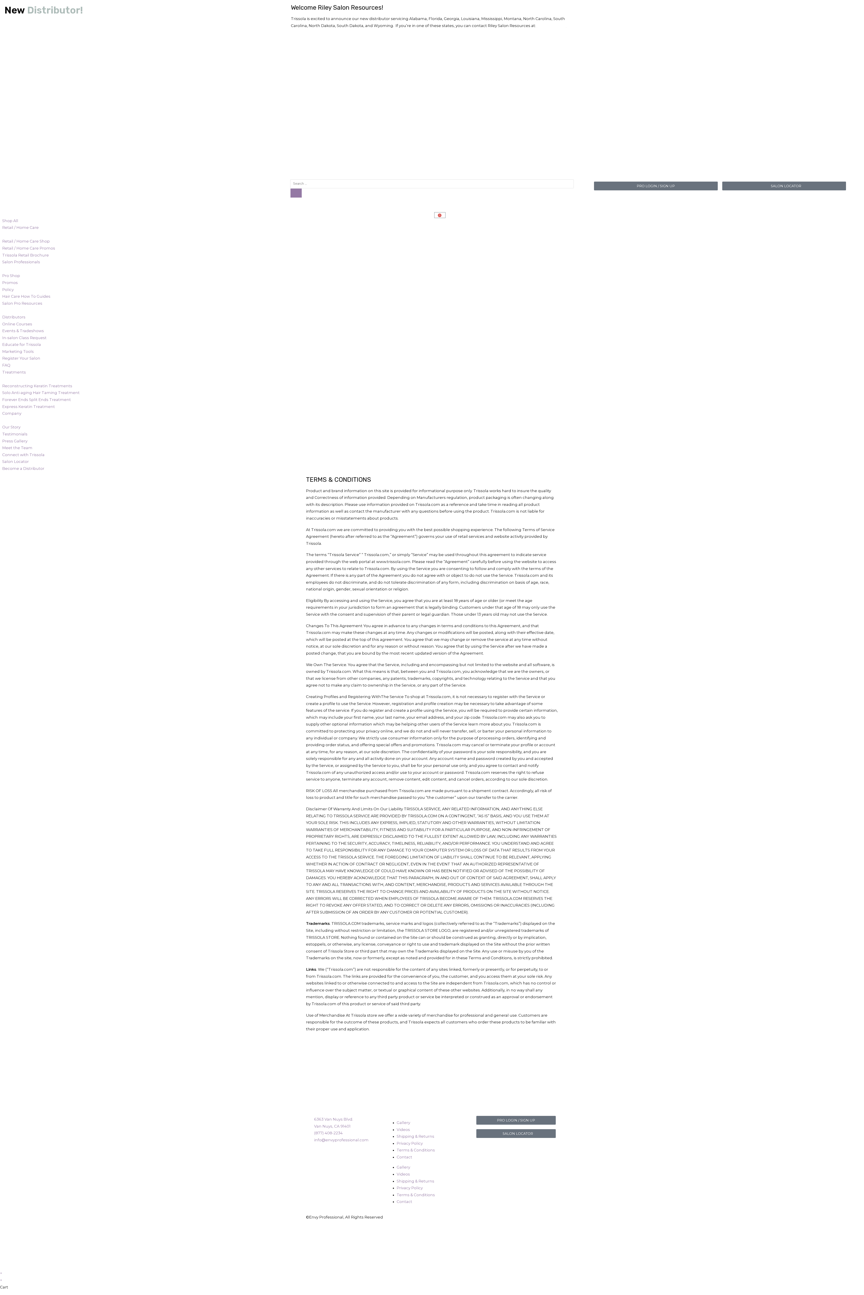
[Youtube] (506, 1148)
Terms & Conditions (416, 1150)
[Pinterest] (518, 1148)
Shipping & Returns (415, 1136)
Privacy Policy (410, 1143)
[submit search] (296, 193)
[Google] (542, 1148)
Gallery (403, 1122)
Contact (404, 1157)
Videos (403, 1129)
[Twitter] (530, 1148)
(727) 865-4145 (551, 25)
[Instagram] (494, 1148)
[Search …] (432, 183)
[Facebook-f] (482, 1148)
